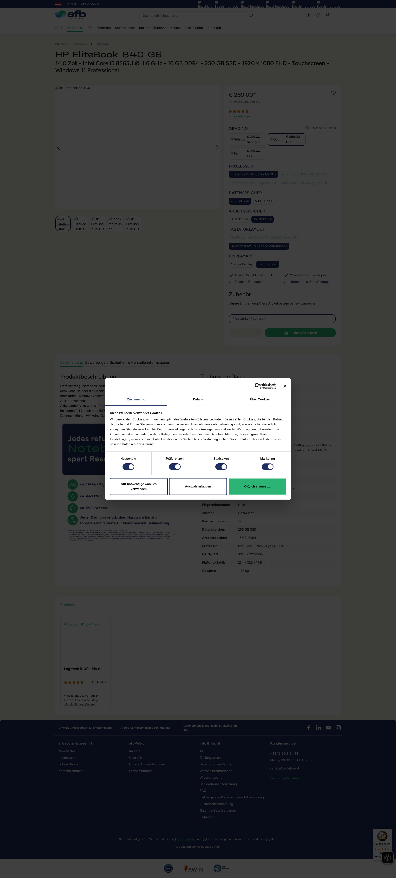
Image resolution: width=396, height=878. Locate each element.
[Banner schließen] (284, 386)
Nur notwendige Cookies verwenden (139, 486)
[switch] (175, 467)
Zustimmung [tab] (136, 399)
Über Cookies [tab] (260, 399)
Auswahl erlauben (198, 486)
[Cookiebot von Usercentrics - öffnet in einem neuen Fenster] (258, 386)
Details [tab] (198, 399)
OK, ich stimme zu (257, 486)
